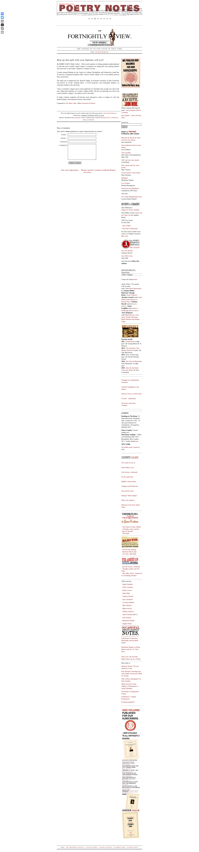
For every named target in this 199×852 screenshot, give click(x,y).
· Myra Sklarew (126, 605)
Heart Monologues (135, 288)
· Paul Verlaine (126, 618)
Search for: (125, 122)
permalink (77, 117)
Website (63, 142)
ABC (123, 160)
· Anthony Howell (127, 596)
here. (136, 279)
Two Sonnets (125, 183)
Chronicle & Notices (101, 52)
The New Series (92, 847)
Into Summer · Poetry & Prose (131, 115)
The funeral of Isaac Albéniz (131, 527)
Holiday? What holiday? (129, 496)
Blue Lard (124, 236)
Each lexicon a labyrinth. (129, 472)
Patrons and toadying (129, 549)
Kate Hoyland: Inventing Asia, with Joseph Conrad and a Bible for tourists (131, 673)
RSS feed (103, 117)
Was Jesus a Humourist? (130, 228)
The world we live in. (128, 463)
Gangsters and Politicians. (129, 486)
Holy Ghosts (125, 165)
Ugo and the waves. (127, 491)
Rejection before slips (129, 552)
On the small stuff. (127, 477)
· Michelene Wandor (128, 620)
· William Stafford (127, 611)
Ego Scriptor (126, 225)
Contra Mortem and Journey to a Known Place (131, 299)
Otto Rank (125, 533)
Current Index (120, 847)
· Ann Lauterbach (127, 599)
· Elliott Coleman (127, 587)
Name (63, 135)
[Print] (2, 21)
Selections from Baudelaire (130, 188)
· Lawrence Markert (127, 602)
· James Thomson (127, 614)
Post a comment (112, 117)
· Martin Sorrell (126, 608)
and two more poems (133, 173)
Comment (63, 145)
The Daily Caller (71, 103)
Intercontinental (126, 145)
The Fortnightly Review (74, 847)
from (127, 251)
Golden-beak (130, 341)
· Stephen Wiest (126, 624)
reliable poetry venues (130, 447)
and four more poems (128, 140)
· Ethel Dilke (125, 593)
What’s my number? (128, 500)
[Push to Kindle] (2, 25)
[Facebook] (2, 14)
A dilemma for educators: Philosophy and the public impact (129, 640)
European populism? (128, 702)
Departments (125, 272)
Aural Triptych (132, 295)
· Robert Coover (126, 590)
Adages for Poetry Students (130, 210)
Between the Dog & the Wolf (130, 138)
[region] (99, 11)
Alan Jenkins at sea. (127, 467)
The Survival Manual (132, 361)
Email (63, 138)
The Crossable (126, 153)
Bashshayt (124, 178)
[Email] (2, 32)
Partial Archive (106, 847)
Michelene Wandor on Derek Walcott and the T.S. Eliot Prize (130, 649)
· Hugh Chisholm (127, 584)
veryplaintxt (133, 847)
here (137, 441)
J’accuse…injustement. (128, 398)
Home (92, 52)
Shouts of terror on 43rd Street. (131, 394)
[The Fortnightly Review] (99, 45)
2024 (123, 118)
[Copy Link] (2, 28)
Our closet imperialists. (70, 170)
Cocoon (124, 173)
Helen (127, 355)
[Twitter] (2, 17)
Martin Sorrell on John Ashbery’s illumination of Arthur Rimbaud (129, 686)
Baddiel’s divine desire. (129, 481)
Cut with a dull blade (129, 554)
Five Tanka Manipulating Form (131, 197)
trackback (91, 120)
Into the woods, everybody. (131, 567)
